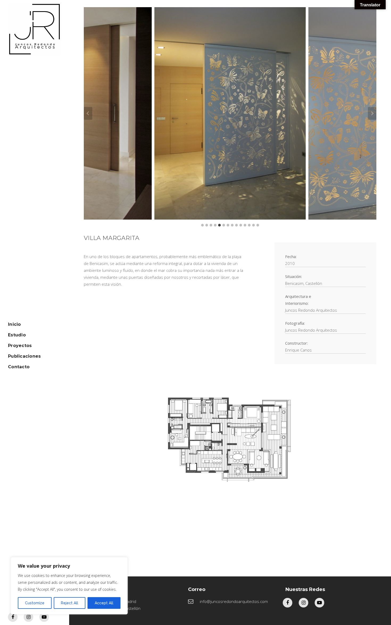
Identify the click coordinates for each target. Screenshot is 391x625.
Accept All (104, 603)
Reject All (69, 603)
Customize (34, 603)
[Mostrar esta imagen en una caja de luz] (174, 113)
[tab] (202, 225)
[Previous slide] (88, 113)
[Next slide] (372, 113)
